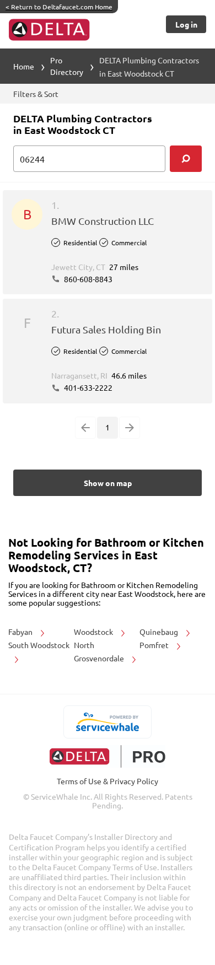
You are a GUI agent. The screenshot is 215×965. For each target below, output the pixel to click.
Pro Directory (66, 66)
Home (23, 66)
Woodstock (94, 632)
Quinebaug (159, 632)
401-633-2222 (87, 387)
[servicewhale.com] (107, 721)
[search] (186, 158)
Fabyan (21, 632)
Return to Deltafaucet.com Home (59, 6)
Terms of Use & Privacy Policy (107, 781)
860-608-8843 (87, 279)
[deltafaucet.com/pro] (108, 756)
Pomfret (154, 645)
